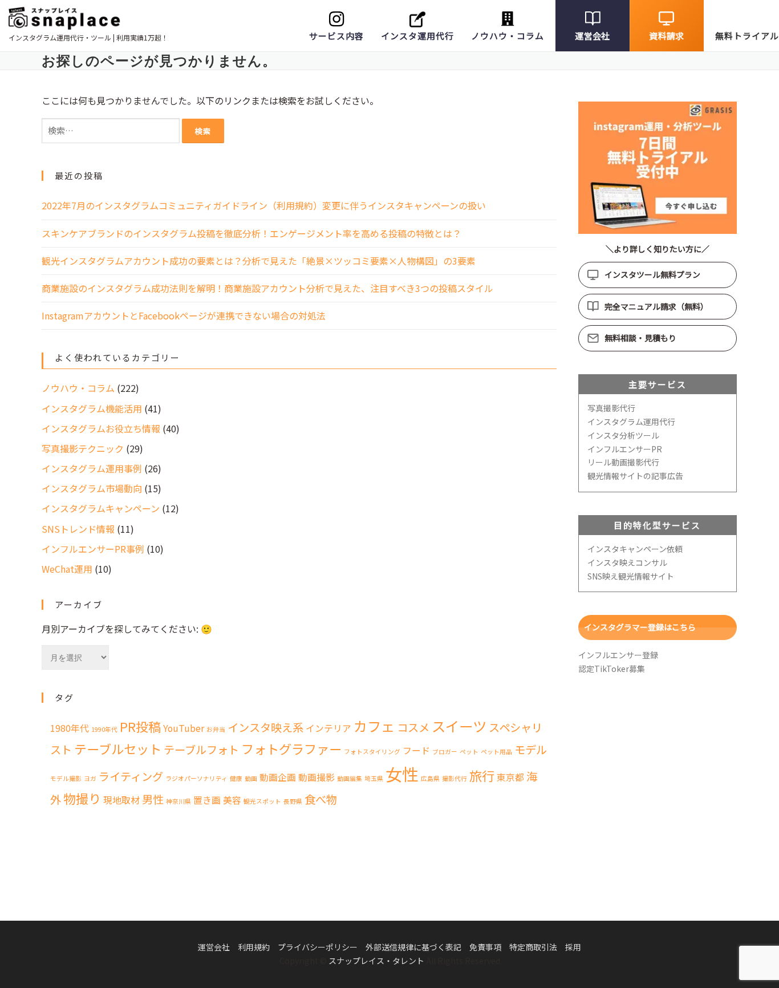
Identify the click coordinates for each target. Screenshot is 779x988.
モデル (530, 750)
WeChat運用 (67, 569)
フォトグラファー (291, 748)
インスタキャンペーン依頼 (635, 548)
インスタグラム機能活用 (92, 408)
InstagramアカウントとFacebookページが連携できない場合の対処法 (184, 315)
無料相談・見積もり (640, 337)
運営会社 (592, 36)
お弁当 (215, 729)
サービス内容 (336, 36)
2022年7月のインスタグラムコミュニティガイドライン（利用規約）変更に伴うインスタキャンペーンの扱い (264, 205)
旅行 (481, 775)
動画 (251, 778)
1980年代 (69, 728)
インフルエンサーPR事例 (93, 549)
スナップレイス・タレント (376, 960)
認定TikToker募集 (611, 668)
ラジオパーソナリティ (196, 778)
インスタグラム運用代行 (631, 421)
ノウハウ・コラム (507, 36)
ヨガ (90, 778)
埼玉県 (373, 778)
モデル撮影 (66, 778)
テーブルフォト (201, 750)
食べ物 (321, 799)
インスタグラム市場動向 (92, 488)
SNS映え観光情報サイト (630, 576)
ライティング (131, 776)
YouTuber (183, 728)
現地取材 (121, 800)
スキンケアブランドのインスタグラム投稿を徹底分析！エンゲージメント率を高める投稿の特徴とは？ (251, 233)
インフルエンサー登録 (618, 655)
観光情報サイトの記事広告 (635, 475)
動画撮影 (316, 777)
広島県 (430, 778)
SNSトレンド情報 (78, 529)
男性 (153, 799)
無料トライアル (747, 36)
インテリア (328, 728)
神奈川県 (178, 801)
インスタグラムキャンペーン (101, 508)
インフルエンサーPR (624, 449)
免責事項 (485, 947)
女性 (402, 773)
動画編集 (349, 778)
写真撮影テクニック (83, 448)
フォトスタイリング (372, 751)
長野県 (292, 801)
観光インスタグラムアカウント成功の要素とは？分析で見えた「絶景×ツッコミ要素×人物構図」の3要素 (259, 261)
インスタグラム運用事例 (92, 468)
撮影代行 (454, 778)
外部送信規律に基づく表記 (413, 947)
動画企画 (277, 777)
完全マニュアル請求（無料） (656, 306)
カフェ (374, 726)
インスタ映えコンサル (627, 562)
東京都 (510, 777)
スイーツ (459, 726)
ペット (469, 751)
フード (416, 750)
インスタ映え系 (265, 727)
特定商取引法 (533, 947)
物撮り (82, 798)
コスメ (413, 727)
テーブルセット (117, 748)
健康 (236, 778)
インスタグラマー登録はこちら (640, 627)
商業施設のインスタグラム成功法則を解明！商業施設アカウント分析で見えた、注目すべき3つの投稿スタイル (267, 288)
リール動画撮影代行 (623, 462)
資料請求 (666, 36)
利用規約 (254, 947)
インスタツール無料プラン (652, 274)
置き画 (207, 800)
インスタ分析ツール (623, 435)
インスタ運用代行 (417, 36)
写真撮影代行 (611, 408)
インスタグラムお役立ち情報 (101, 428)
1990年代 (104, 729)
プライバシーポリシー (318, 947)
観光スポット (262, 801)
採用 (573, 947)
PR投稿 (140, 726)
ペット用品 (496, 751)
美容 (232, 800)
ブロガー (444, 751)
